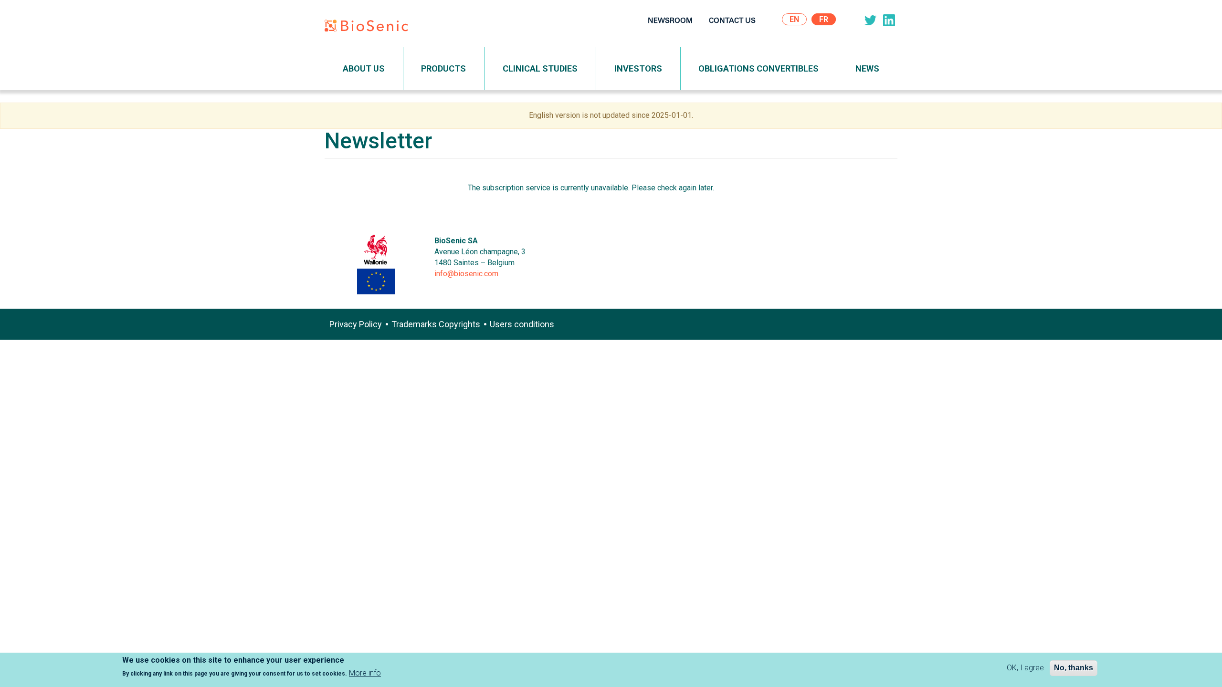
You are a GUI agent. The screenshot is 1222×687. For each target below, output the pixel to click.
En (794, 19)
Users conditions (522, 324)
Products (443, 68)
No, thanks (1073, 668)
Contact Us (732, 21)
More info (365, 673)
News (867, 68)
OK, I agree (1025, 667)
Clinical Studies (540, 68)
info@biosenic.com (466, 273)
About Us (364, 68)
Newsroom (670, 21)
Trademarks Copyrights (435, 324)
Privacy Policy (355, 324)
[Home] (370, 27)
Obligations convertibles (758, 68)
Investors (638, 68)
